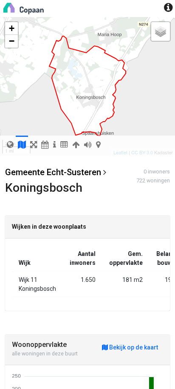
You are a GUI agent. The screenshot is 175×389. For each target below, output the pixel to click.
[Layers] (160, 31)
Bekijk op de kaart (133, 347)
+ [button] (11, 28)
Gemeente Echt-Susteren (53, 172)
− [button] (11, 41)
